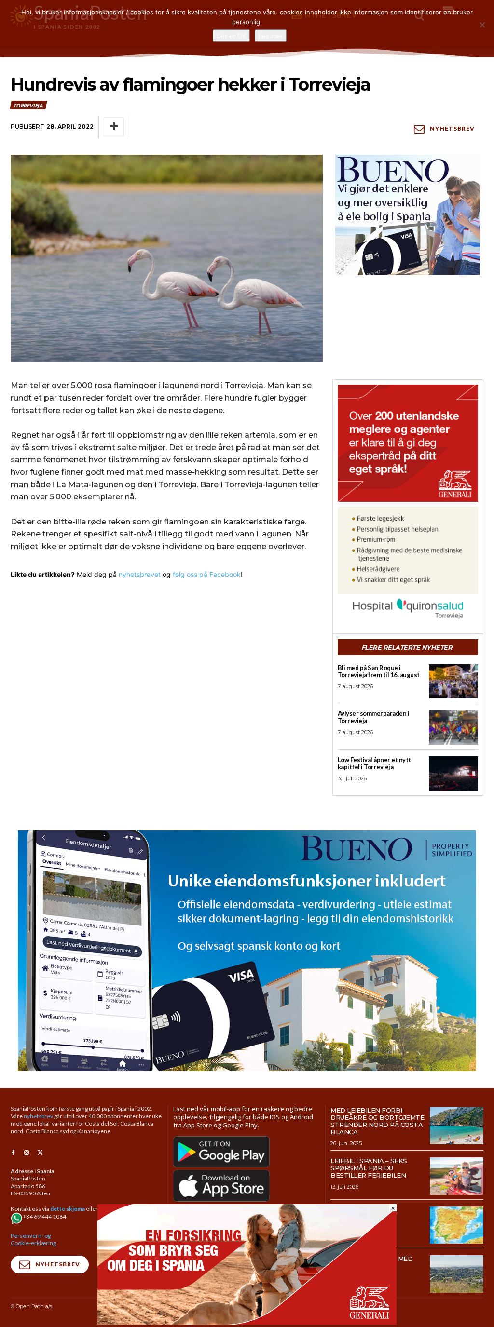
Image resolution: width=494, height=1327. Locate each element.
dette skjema (67, 1208)
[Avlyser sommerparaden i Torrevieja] (453, 727)
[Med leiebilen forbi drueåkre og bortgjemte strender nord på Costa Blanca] (456, 1125)
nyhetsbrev (38, 1116)
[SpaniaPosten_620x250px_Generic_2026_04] (247, 1322)
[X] (40, 1153)
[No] (482, 24)
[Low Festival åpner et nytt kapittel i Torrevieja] (453, 773)
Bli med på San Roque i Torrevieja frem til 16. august (379, 671)
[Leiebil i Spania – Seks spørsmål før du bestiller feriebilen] (456, 1176)
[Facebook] (13, 1153)
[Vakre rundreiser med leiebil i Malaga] (456, 1274)
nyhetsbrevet (140, 574)
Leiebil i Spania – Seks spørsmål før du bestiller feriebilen (368, 1168)
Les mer (271, 36)
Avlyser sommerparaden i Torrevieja (374, 717)
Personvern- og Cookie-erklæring (33, 1239)
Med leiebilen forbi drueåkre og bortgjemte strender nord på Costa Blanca (377, 1121)
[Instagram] (26, 1153)
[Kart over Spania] (456, 1225)
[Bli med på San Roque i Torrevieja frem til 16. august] (453, 681)
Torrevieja (28, 105)
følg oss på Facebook (207, 574)
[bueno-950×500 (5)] (247, 950)
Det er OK (231, 36)
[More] (114, 126)
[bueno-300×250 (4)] (407, 215)
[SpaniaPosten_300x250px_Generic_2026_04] (408, 443)
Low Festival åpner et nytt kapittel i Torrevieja (374, 763)
